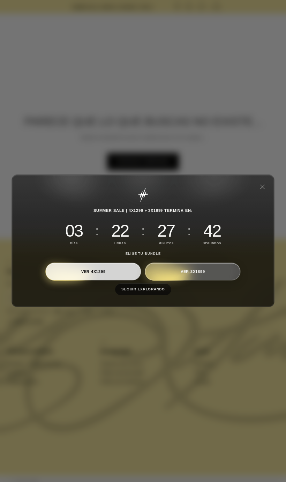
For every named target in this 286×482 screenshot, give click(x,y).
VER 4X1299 (93, 271)
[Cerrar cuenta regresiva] (262, 186)
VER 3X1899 (193, 271)
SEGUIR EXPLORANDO (143, 289)
